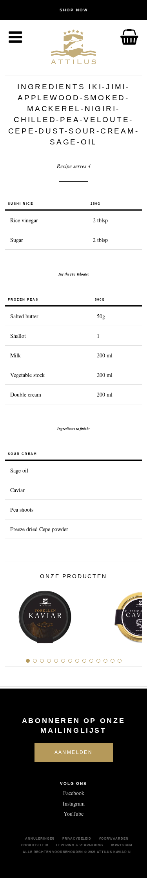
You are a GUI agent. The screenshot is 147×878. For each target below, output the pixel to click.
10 (91, 661)
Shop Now (74, 10)
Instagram (74, 803)
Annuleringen (39, 838)
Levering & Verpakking (79, 845)
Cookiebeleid (35, 845)
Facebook (73, 793)
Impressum (122, 845)
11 (98, 661)
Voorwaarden (113, 838)
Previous (13, 613)
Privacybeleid (76, 838)
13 (112, 661)
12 (105, 661)
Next (133, 613)
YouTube (73, 813)
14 (120, 661)
